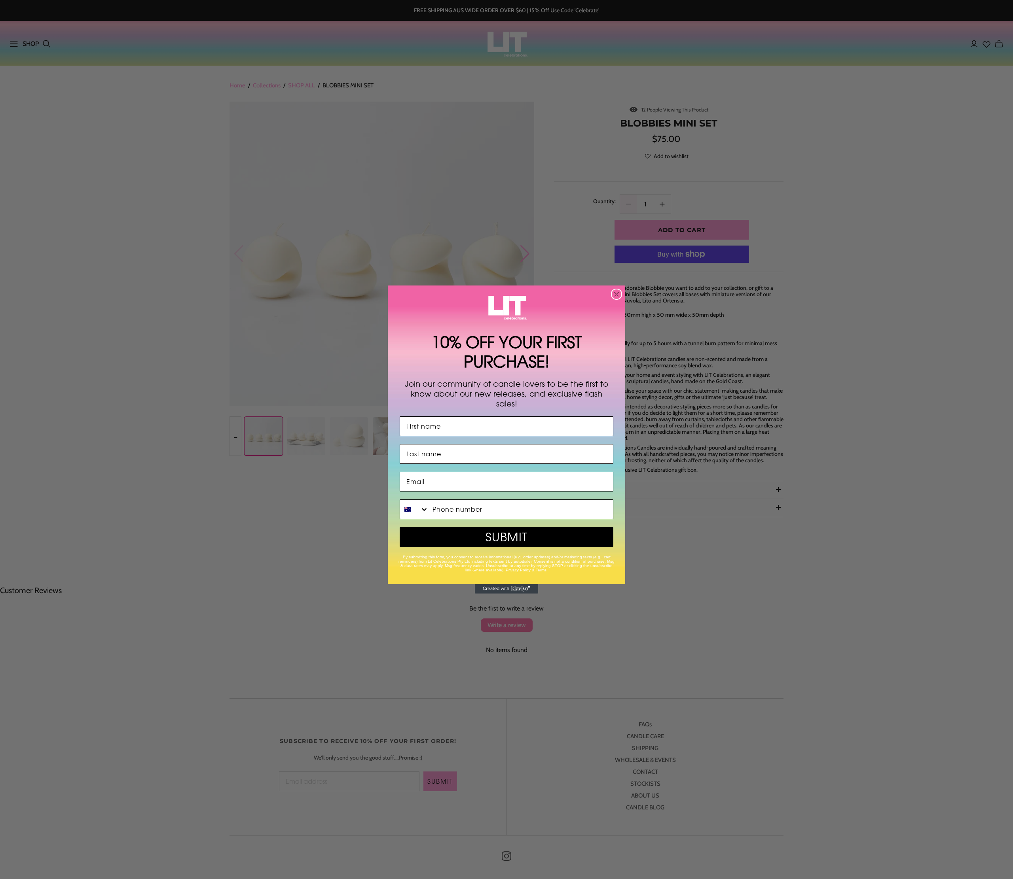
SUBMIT (506, 537)
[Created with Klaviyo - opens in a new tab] (506, 589)
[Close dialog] (616, 294)
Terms (541, 570)
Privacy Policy (518, 570)
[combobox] (414, 509)
